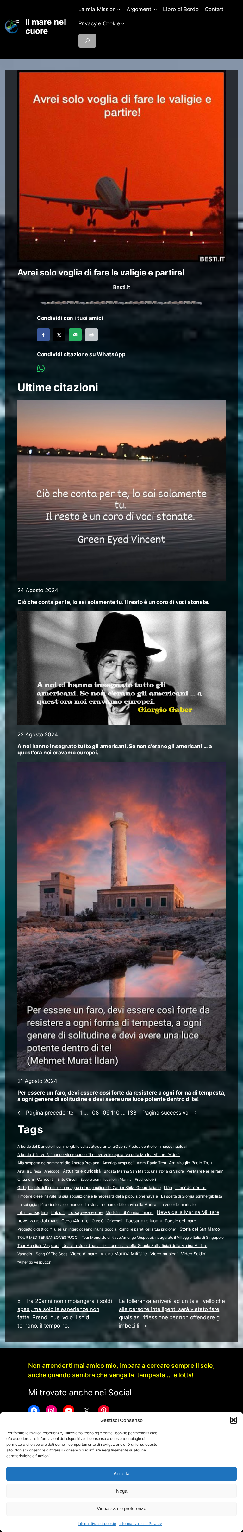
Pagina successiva (169, 1112)
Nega (121, 1491)
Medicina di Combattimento (130, 1212)
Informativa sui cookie (97, 1523)
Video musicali (164, 1253)
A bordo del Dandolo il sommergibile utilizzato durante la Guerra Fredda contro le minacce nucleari (102, 1146)
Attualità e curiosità (82, 1170)
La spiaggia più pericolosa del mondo (49, 1204)
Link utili (58, 1212)
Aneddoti (52, 1171)
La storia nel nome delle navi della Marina (121, 1204)
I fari (168, 1187)
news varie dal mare (37, 1220)
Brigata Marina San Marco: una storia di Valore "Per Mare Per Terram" (164, 1171)
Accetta (121, 1473)
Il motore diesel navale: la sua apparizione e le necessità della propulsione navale (87, 1196)
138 (131, 1112)
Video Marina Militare (123, 1254)
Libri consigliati (32, 1212)
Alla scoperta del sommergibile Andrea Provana (58, 1162)
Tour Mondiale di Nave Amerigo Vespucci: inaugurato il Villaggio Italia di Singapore (153, 1237)
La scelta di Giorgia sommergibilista (191, 1196)
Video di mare (83, 1253)
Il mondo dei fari (190, 1187)
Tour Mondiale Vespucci (38, 1245)
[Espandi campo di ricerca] (87, 41)
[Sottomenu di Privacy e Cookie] (122, 23)
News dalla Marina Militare (188, 1212)
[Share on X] (59, 334)
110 (115, 1112)
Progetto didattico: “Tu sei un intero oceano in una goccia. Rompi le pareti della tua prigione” (97, 1229)
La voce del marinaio (177, 1204)
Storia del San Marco (200, 1229)
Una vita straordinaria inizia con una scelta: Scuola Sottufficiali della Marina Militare (134, 1245)
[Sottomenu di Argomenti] (155, 9)
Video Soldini (193, 1253)
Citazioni (25, 1179)
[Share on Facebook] (43, 334)
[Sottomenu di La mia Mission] (118, 9)
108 (94, 1112)
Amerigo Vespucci (118, 1162)
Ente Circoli (67, 1179)
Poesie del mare (180, 1220)
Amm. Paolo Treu (151, 1162)
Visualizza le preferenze (121, 1508)
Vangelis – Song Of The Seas (42, 1253)
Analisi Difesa (29, 1171)
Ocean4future (75, 1220)
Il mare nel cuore (45, 26)
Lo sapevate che (85, 1212)
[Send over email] (75, 334)
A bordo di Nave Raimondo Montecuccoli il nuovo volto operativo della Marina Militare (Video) (98, 1154)
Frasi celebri (145, 1179)
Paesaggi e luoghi (144, 1220)
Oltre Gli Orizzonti (107, 1220)
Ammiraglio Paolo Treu (190, 1162)
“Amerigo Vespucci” (34, 1262)
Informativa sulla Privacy (140, 1523)
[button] (233, 1420)
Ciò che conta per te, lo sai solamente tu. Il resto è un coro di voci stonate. (113, 602)
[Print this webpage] (91, 334)
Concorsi (45, 1179)
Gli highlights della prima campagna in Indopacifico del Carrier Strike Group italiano (89, 1187)
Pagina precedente (45, 1112)
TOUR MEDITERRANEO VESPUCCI (47, 1237)
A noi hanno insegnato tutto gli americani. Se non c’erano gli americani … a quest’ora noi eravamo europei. (114, 749)
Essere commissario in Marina (106, 1179)
